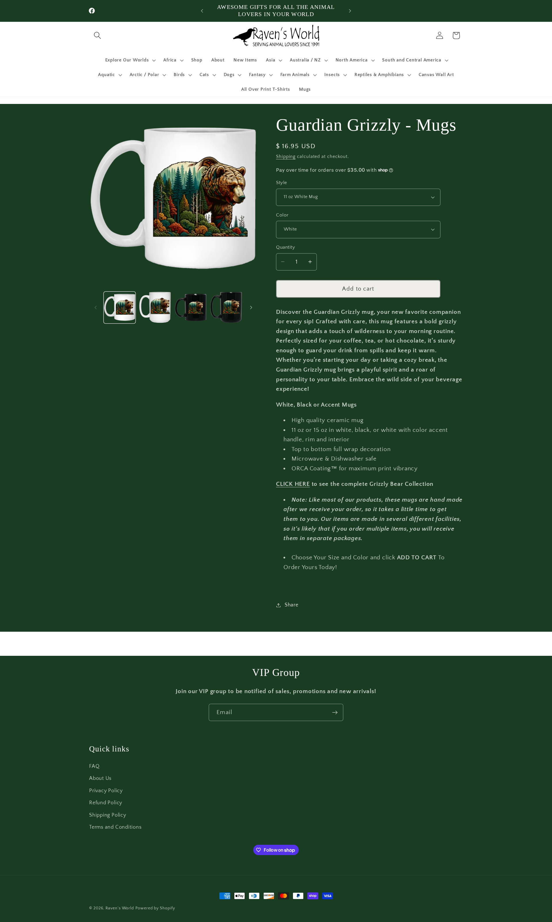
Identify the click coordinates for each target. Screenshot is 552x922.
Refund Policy (105, 803)
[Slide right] (251, 307)
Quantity (285, 247)
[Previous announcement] (202, 11)
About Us (100, 778)
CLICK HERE (293, 484)
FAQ (94, 766)
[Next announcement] (350, 11)
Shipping (286, 156)
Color (282, 214)
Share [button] (291, 605)
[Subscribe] (335, 712)
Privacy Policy (106, 791)
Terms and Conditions (115, 827)
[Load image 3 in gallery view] (191, 307)
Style (281, 182)
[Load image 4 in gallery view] (226, 307)
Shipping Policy (107, 815)
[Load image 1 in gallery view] (120, 307)
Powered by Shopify (155, 908)
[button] (97, 35)
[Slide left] (95, 307)
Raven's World (120, 908)
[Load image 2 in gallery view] (155, 307)
